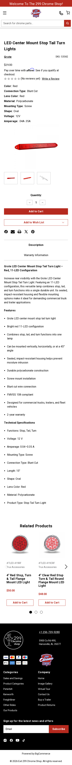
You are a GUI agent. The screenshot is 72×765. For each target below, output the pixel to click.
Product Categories (13, 683)
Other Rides (9, 705)
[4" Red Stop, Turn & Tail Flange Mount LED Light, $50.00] (20, 545)
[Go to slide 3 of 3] (41, 612)
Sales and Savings (13, 678)
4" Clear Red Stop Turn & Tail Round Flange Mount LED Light (51, 580)
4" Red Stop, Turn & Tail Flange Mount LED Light (19, 578)
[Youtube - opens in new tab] (17, 740)
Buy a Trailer (44, 699)
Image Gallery (45, 683)
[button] (36, 222)
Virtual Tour (44, 689)
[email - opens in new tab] (13, 232)
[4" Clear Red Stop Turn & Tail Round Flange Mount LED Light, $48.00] (52, 545)
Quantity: (36, 195)
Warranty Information (36, 255)
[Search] (67, 23)
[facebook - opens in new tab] (6, 232)
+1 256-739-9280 (49, 632)
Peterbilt (7, 689)
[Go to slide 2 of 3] (36, 612)
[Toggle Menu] (6, 13)
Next (66, 568)
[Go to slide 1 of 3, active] (30, 612)
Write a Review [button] (50, 78)
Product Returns (46, 705)
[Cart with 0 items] (67, 12)
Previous (6, 568)
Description (36, 245)
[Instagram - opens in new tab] (5, 740)
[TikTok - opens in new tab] (23, 740)
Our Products (10, 710)
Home (41, 678)
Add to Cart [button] (20, 602)
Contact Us (44, 694)
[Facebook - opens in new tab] (11, 740)
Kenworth (8, 694)
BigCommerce (42, 753)
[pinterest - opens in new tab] (33, 232)
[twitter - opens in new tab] (26, 232)
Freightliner (9, 699)
